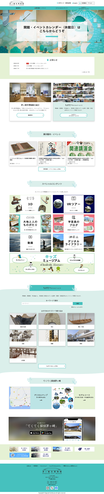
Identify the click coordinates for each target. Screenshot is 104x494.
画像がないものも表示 (77, 307)
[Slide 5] (54, 51)
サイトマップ (43, 465)
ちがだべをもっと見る (55, 366)
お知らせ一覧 (85, 72)
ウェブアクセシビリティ (55, 465)
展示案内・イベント (41, 8)
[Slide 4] (53, 51)
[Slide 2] (49, 51)
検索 (78, 303)
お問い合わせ (51, 484)
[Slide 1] (47, 51)
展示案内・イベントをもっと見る (54, 169)
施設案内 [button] (18, 8)
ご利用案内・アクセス (86, 3)
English (74, 3)
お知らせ (29, 465)
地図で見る (52, 478)
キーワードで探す (52, 300)
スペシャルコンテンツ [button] (61, 8)
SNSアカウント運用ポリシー (70, 465)
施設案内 (36, 115)
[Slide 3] (51, 51)
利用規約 (35, 465)
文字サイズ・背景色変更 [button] (64, 3)
